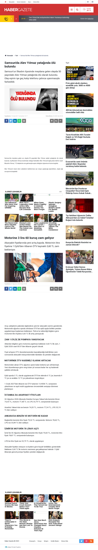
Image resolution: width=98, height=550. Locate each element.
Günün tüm (87, 19)
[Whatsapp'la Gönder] (19, 121)
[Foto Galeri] (92, 2)
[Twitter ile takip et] (81, 541)
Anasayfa (32, 541)
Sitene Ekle (36, 2)
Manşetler (11, 2)
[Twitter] (11, 121)
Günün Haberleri (21, 2)
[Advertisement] (49, 38)
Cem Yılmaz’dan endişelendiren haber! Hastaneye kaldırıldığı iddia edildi (49, 19)
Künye (40, 541)
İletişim (46, 541)
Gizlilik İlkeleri (55, 541)
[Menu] (71, 9)
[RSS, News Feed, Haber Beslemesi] (91, 541)
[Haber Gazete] (18, 9)
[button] (52, 121)
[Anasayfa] (5, 2)
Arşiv (29, 2)
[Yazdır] (24, 121)
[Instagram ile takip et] (86, 541)
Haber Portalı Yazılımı (14, 547)
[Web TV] (88, 2)
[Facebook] (6, 121)
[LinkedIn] (15, 121)
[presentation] (11, 19)
